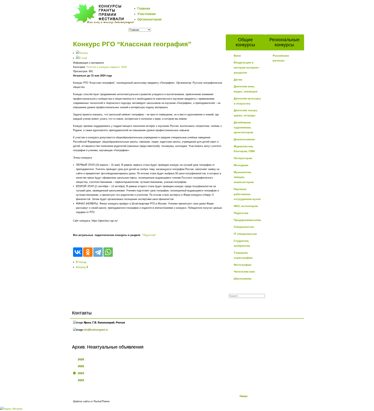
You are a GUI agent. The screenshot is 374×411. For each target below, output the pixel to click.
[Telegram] (98, 252)
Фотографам (242, 264)
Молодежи (241, 165)
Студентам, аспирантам (242, 243)
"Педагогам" (149, 235)
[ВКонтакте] (77, 252)
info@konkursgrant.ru (96, 329)
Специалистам (244, 226)
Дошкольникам (244, 139)
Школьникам (242, 278)
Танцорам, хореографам (243, 255)
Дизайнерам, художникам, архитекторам (243, 127)
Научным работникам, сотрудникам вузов (247, 194)
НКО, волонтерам (246, 206)
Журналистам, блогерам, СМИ (244, 149)
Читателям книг (244, 271)
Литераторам (243, 158)
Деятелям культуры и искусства (247, 101)
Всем (237, 55)
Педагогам (241, 213)
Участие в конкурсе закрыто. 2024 (106, 67)
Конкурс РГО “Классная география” (132, 44)
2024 (81, 373)
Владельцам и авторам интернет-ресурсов (247, 67)
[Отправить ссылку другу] (81, 58)
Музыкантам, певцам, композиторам (244, 177)
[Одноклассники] (88, 252)
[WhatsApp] (108, 252)
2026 (81, 359)
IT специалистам (245, 233)
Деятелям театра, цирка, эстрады (246, 113)
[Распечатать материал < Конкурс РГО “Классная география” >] (82, 52)
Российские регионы (281, 58)
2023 (81, 380)
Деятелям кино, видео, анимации (246, 89)
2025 (81, 366)
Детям (238, 79)
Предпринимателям (247, 220)
